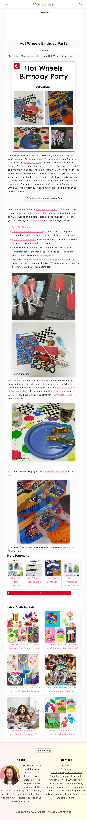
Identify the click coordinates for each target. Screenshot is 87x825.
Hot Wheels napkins (58, 391)
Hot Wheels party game (55, 471)
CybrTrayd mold (47, 255)
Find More (24, 801)
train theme (14, 184)
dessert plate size (17, 391)
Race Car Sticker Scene (24, 239)
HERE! (67, 247)
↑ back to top (43, 750)
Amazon (36, 220)
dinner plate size (63, 387)
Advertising (66, 769)
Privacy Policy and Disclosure (66, 772)
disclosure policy (32, 162)
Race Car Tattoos (21, 227)
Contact (66, 765)
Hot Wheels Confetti (62, 395)
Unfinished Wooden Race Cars (27, 231)
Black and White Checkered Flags (50, 259)
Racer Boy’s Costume (46, 209)
